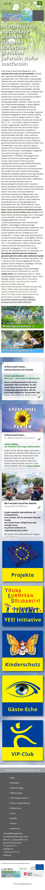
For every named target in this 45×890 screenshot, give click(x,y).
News (12, 778)
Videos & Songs (16, 788)
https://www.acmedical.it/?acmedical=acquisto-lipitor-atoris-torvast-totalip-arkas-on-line (21, 210)
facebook (7, 855)
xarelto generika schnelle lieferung (19, 282)
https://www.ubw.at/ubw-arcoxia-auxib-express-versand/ (20, 295)
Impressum (15, 828)
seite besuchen (23, 281)
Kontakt (13, 818)
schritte (33, 291)
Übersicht (5, 294)
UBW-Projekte (16, 793)
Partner (13, 823)
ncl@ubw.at (8, 849)
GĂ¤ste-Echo (15, 808)
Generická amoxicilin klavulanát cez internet (19, 271)
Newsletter (14, 783)
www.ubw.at (21, 279)
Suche (12, 813)
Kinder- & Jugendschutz (20, 803)
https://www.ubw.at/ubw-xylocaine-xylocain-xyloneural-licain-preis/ (19, 290)
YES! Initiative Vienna (19, 798)
